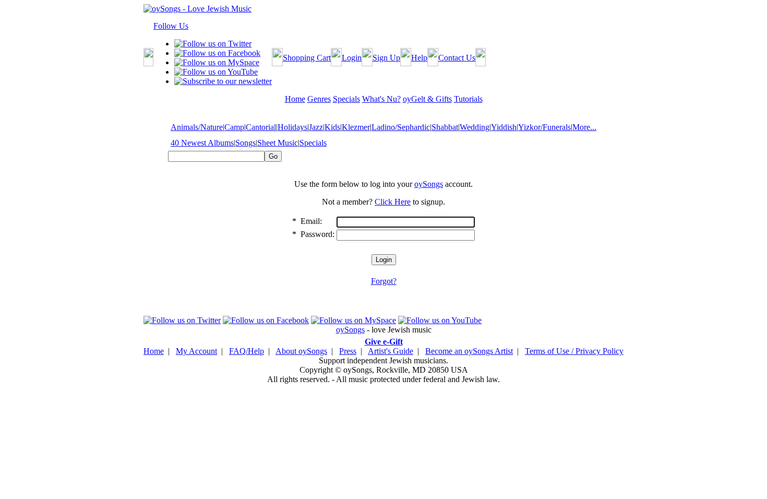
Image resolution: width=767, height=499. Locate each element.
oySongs (428, 184)
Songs (245, 142)
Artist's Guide (390, 351)
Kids (332, 127)
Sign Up (386, 57)
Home (153, 351)
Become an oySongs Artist (469, 351)
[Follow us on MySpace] (216, 62)
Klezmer (356, 127)
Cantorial (261, 127)
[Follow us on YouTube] (216, 71)
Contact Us (456, 57)
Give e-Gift (384, 341)
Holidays (292, 127)
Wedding (474, 127)
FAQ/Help (246, 351)
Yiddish (504, 127)
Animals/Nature (197, 127)
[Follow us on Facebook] (217, 53)
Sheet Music (277, 142)
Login (352, 57)
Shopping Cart (307, 57)
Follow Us (170, 25)
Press (347, 351)
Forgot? (384, 281)
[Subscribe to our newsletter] (223, 81)
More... (584, 127)
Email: (311, 221)
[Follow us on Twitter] (212, 43)
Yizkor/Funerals (544, 127)
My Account (196, 351)
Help (419, 57)
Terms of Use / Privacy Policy (574, 351)
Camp (234, 127)
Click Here (393, 201)
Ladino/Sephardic (400, 127)
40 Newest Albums (202, 142)
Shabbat (445, 127)
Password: (317, 234)
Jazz (316, 127)
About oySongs (301, 351)
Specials (313, 142)
